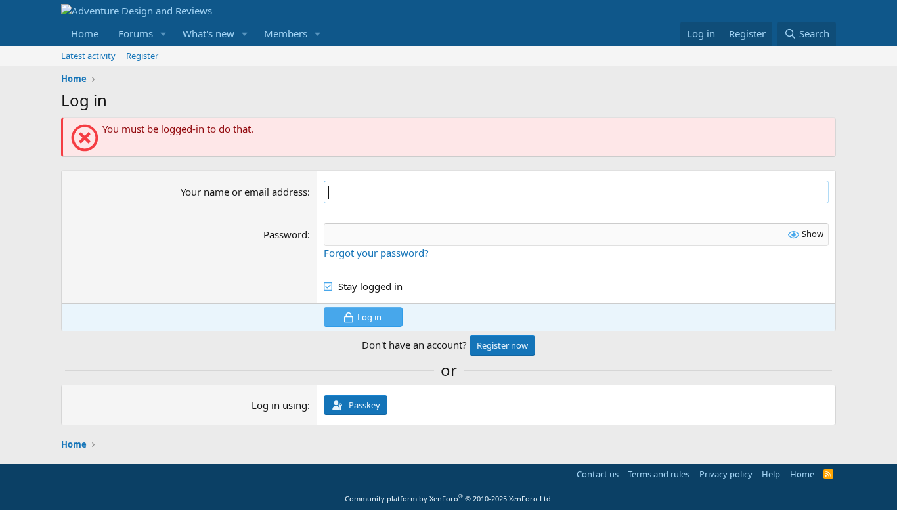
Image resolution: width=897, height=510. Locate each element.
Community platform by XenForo (449, 498)
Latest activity (88, 56)
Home (84, 33)
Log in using (279, 405)
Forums (135, 33)
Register (142, 56)
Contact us (598, 474)
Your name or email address (244, 191)
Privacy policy (726, 474)
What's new (208, 33)
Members (285, 33)
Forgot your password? (376, 252)
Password (285, 234)
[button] (163, 34)
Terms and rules (658, 474)
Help (771, 474)
